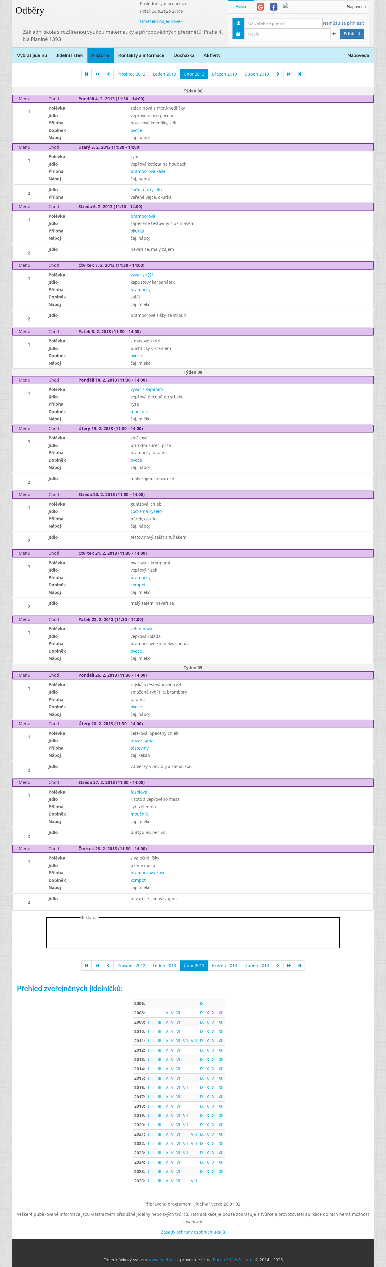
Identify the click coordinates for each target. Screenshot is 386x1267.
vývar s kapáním (147, 389)
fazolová (139, 792)
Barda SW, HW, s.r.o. (233, 1259)
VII (185, 1041)
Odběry (29, 10)
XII (221, 1013)
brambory (140, 289)
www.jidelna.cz (163, 1259)
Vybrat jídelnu (32, 55)
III (159, 1022)
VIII (194, 1041)
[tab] (260, 7)
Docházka (184, 55)
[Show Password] (333, 33)
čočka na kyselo (146, 189)
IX (202, 1003)
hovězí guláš (143, 740)
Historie (100, 55)
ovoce (136, 130)
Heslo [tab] (241, 7)
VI (178, 1013)
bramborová (143, 216)
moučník (139, 411)
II (153, 1022)
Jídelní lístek (69, 55)
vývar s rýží (142, 275)
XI (214, 1013)
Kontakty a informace (141, 55)
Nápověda (356, 7)
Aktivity (212, 55)
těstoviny (140, 748)
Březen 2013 (224, 74)
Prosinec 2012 (131, 74)
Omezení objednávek (161, 21)
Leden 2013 (164, 74)
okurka (137, 231)
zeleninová (141, 629)
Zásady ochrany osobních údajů (193, 1232)
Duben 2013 (257, 74)
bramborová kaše (148, 171)
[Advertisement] (193, 934)
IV (166, 1013)
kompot (138, 585)
